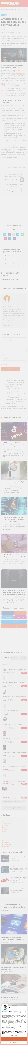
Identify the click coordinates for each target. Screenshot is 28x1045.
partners (10, 1011)
